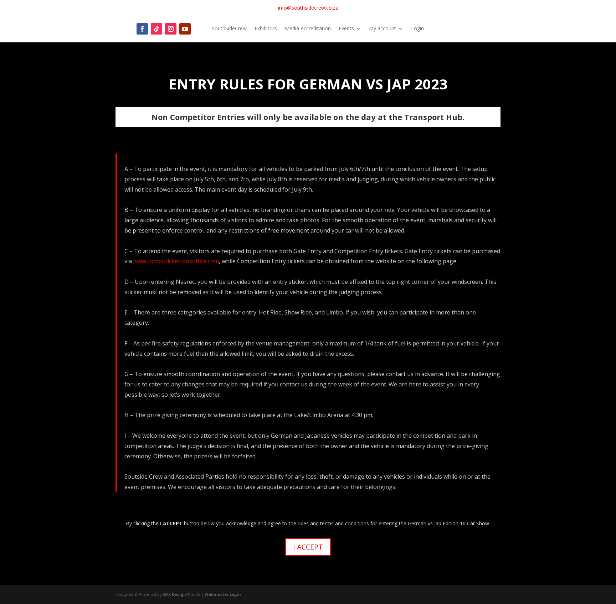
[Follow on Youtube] (185, 29)
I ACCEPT (308, 547)
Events (346, 29)
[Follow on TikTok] (156, 29)
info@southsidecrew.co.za (308, 7)
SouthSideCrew (229, 29)
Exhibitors (266, 29)
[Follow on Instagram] (170, 29)
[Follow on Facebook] (142, 29)
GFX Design (174, 594)
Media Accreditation (308, 29)
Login (417, 29)
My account (382, 29)
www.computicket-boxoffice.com (176, 261)
